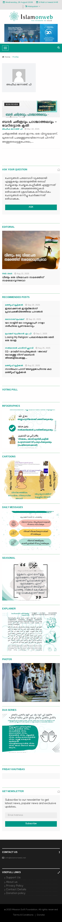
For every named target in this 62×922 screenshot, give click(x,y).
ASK (31, 207)
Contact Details (16, 889)
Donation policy (15, 893)
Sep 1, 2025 (41, 333)
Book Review (12, 104)
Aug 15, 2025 (23, 273)
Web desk (7, 274)
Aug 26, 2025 (44, 348)
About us (11, 882)
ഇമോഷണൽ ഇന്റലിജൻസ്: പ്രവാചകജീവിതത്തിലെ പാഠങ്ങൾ (24, 310)
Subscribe (31, 823)
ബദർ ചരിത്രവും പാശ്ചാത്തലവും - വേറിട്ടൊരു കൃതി (29, 124)
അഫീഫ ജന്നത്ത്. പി (12, 129)
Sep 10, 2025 (35, 319)
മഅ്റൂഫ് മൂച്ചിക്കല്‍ (14, 305)
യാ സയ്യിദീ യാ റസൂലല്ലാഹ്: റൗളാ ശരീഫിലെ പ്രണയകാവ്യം (25, 325)
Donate (41, 915)
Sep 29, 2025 (34, 305)
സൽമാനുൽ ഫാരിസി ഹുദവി (19, 348)
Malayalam (33, 7)
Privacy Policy (14, 886)
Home (7, 57)
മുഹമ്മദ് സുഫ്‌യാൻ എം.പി (18, 334)
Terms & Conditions (23, 915)
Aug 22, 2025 (34, 365)
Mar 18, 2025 (33, 129)
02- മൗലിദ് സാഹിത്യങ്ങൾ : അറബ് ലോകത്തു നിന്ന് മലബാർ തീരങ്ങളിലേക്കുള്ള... (26, 355)
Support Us (13, 877)
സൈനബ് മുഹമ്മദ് (14, 319)
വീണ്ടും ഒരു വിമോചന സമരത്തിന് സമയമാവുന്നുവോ (23, 279)
